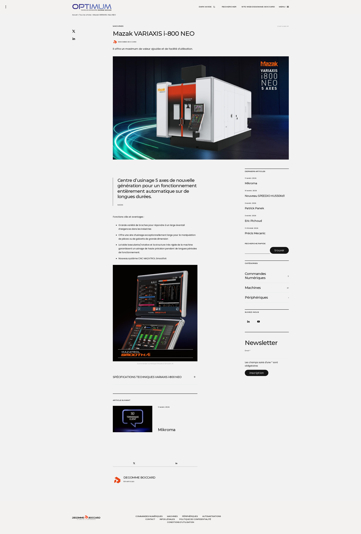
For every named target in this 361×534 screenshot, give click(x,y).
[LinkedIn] (249, 321)
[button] (5, 7)
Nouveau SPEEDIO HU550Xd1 (265, 196)
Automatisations (211, 516)
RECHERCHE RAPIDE (255, 244)
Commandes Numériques (149, 516)
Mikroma (251, 183)
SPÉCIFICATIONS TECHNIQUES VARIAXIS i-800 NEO (147, 377)
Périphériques (190, 516)
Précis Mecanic (255, 233)
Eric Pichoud (253, 221)
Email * (247, 351)
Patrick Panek (254, 208)
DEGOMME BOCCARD (127, 42)
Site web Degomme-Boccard (258, 7)
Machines (118, 26)
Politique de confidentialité (195, 519)
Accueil (75, 15)
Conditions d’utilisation (180, 522)
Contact (150, 519)
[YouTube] (257, 321)
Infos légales (167, 519)
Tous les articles (85, 15)
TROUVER (279, 250)
